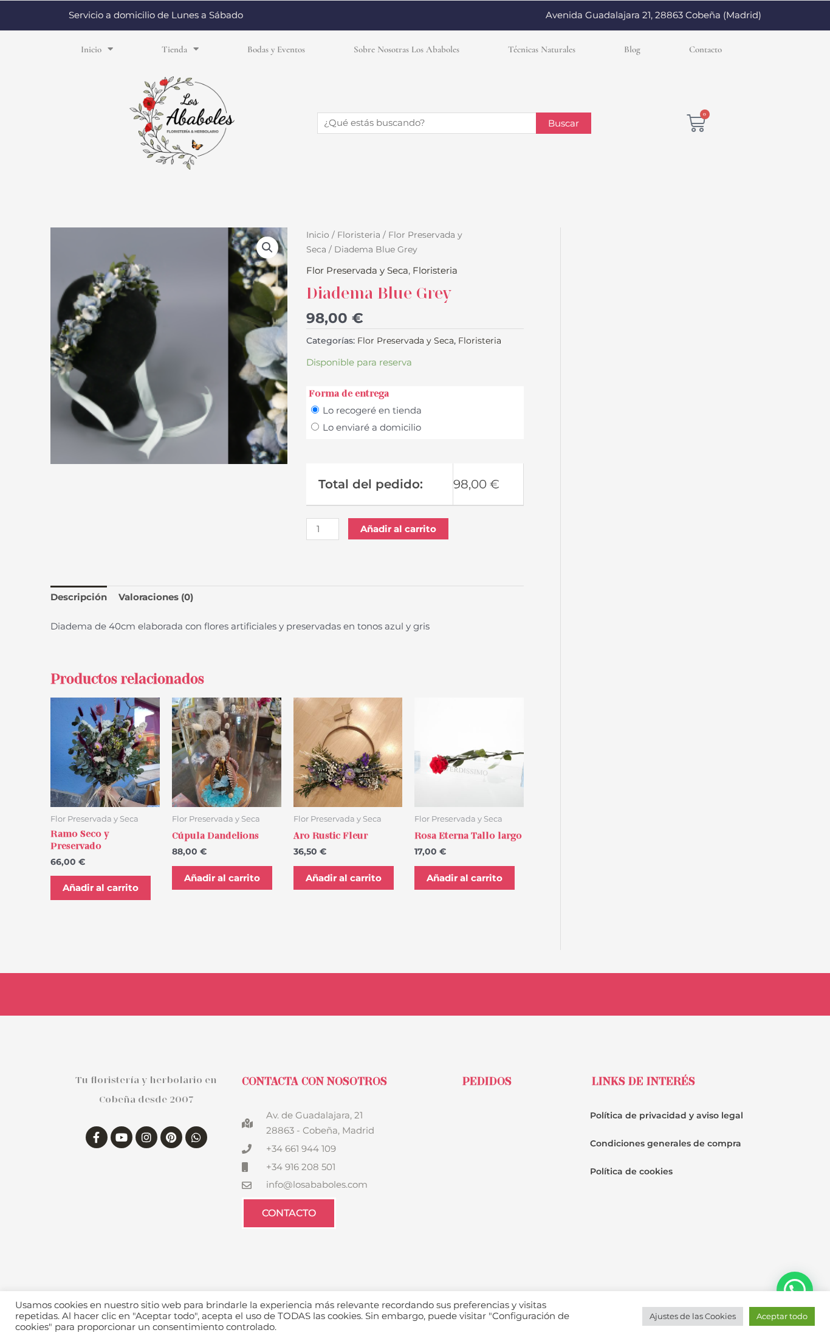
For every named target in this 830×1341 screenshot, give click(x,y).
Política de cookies (631, 1171)
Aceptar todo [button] (782, 1316)
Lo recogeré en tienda (372, 410)
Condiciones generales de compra (665, 1143)
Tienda (174, 49)
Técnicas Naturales (541, 49)
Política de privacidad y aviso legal (666, 1115)
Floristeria (358, 235)
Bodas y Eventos (276, 49)
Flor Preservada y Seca (357, 270)
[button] (267, 247)
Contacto (705, 49)
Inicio (91, 49)
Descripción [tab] (78, 597)
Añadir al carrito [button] (101, 887)
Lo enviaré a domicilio (372, 427)
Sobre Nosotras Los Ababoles (406, 49)
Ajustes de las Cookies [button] (693, 1316)
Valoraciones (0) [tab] (155, 597)
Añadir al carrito (398, 529)
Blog (632, 49)
